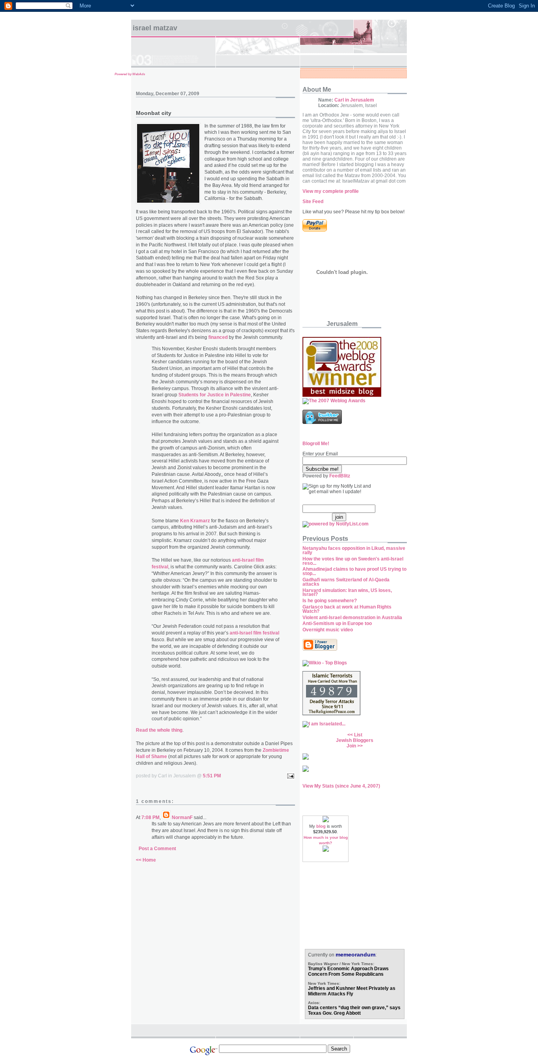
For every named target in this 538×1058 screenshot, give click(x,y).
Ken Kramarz (195, 520)
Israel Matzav (155, 28)
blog (321, 826)
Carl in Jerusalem (354, 100)
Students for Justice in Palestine (214, 395)
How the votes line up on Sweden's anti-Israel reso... (352, 561)
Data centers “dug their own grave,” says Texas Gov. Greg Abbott (354, 1010)
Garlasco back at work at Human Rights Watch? (346, 609)
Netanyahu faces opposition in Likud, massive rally (353, 550)
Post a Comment (157, 848)
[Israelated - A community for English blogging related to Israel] (323, 724)
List (358, 735)
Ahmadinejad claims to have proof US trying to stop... (354, 571)
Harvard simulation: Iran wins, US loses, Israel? (347, 592)
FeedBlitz (339, 476)
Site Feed (312, 201)
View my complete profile (330, 191)
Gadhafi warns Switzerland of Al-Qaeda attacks (346, 582)
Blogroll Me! (315, 443)
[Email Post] (289, 776)
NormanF (182, 817)
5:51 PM (212, 776)
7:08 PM (150, 817)
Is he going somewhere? (329, 600)
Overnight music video (327, 630)
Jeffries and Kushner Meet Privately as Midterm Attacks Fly (351, 991)
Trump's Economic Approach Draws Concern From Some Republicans (348, 971)
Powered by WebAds (130, 74)
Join (351, 746)
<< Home (146, 860)
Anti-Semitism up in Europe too (337, 623)
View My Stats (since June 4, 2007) (341, 786)
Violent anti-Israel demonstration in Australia (352, 617)
